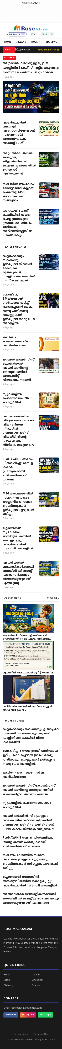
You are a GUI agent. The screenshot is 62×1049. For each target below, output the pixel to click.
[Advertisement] (31, 12)
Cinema (36, 985)
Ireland (36, 974)
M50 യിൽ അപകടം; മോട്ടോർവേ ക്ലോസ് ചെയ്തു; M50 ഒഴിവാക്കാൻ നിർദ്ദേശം (19, 192)
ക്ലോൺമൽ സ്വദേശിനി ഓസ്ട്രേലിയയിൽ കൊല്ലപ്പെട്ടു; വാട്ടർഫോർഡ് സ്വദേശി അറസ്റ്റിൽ (18, 538)
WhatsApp (45, 1015)
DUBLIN (35, 42)
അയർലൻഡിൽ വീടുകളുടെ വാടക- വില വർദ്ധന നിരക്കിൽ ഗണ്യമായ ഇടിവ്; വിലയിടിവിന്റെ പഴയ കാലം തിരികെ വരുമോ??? (18, 431)
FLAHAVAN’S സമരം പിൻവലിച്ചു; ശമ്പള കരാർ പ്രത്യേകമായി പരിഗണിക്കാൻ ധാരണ (18, 470)
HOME (7, 42)
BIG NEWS (51, 42)
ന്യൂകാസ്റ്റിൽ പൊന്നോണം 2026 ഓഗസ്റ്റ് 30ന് (17, 398)
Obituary (8, 985)
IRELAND (21, 42)
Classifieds (38, 980)
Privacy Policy (21, 1034)
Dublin (7, 980)
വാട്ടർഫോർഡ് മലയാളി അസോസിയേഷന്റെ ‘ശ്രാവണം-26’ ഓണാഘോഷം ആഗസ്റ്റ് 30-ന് (19, 133)
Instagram (28, 1015)
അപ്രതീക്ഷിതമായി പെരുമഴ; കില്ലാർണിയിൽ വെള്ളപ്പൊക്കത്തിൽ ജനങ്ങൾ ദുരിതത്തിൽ (19, 164)
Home (6, 974)
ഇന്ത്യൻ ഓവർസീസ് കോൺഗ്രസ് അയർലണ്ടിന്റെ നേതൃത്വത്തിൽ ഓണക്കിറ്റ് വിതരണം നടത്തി (18, 370)
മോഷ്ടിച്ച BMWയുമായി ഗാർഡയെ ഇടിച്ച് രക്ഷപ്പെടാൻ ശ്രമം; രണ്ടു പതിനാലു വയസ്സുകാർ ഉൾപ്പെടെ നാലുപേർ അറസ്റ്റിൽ (19, 309)
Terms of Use (41, 1034)
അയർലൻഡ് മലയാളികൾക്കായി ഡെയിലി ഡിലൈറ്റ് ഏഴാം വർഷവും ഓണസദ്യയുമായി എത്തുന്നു (18, 573)
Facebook (11, 1015)
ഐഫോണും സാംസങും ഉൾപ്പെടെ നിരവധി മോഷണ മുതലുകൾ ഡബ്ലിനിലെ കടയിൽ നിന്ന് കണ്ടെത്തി (19, 268)
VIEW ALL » (53, 598)
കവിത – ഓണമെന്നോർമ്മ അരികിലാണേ (16, 342)
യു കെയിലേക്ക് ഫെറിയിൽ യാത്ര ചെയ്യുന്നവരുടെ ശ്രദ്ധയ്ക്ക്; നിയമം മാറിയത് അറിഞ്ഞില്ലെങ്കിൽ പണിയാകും (17, 223)
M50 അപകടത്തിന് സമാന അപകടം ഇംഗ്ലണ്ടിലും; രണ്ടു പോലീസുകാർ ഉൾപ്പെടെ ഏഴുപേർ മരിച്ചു (18, 504)
